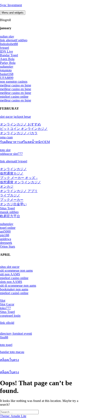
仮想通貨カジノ (11, 173)
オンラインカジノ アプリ (19, 191)
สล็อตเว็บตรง (9, 360)
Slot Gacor (7, 304)
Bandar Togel (9, 55)
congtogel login (10, 315)
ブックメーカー (11, 199)
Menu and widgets (13, 12)
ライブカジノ (10, 195)
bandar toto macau (12, 352)
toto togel (6, 345)
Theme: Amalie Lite (13, 416)
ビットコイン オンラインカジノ (24, 128)
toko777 (5, 308)
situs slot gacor (9, 267)
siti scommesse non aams (16, 270)
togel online (7, 227)
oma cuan (6, 137)
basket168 (6, 74)
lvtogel (4, 47)
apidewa (5, 239)
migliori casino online (14, 96)
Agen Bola (7, 59)
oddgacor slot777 (11, 154)
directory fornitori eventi (16, 333)
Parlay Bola (7, 63)
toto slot (5, 150)
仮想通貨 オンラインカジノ (20, 182)
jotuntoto (6, 70)
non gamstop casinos (13, 81)
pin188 (4, 235)
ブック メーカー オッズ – (19, 178)
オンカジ (6, 186)
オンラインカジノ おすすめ (20, 124)
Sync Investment (11, 5)
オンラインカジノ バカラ (19, 133)
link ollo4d (7, 322)
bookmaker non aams (14, 289)
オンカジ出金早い (13, 204)
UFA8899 (6, 78)
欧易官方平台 (10, 216)
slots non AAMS (11, 282)
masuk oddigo (9, 212)
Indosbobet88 (9, 44)
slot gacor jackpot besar (15, 116)
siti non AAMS (10, 274)
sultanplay (6, 66)
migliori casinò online (14, 293)
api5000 (5, 231)
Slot (2, 300)
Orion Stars (7, 246)
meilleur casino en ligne (15, 85)
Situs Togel (7, 208)
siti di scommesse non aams (18, 285)
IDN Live (6, 51)
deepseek (6, 242)
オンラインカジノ (13, 169)
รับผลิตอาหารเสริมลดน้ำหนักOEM (25, 142)
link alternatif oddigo (13, 40)
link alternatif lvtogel (13, 161)
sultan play (7, 36)
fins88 (4, 337)
